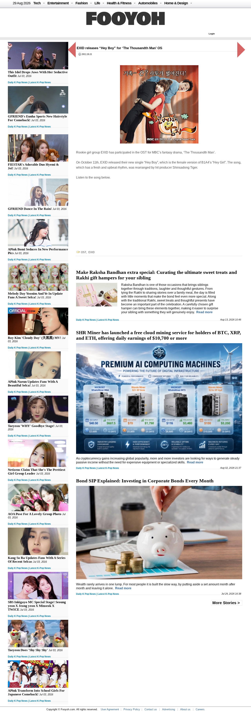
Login (212, 33)
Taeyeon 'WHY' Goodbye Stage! (31, 426)
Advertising (168, 709)
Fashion (81, 3)
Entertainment (58, 3)
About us (185, 709)
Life (97, 3)
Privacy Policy (132, 709)
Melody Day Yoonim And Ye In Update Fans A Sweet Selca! (35, 295)
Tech (37, 3)
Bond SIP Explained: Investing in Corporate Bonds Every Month (145, 480)
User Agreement (110, 709)
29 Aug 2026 (21, 3)
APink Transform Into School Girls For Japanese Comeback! (36, 692)
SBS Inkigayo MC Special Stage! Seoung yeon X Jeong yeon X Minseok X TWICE (37, 605)
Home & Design (176, 3)
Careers (200, 709)
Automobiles (147, 3)
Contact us (151, 709)
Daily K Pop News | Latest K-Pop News (29, 82)
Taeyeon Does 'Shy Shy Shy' (28, 650)
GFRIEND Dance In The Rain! (30, 209)
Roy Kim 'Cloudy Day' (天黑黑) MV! (34, 338)
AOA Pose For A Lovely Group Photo (34, 514)
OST (83, 252)
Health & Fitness (119, 3)
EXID (91, 252)
